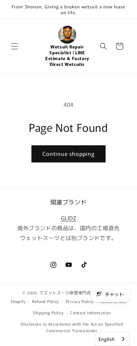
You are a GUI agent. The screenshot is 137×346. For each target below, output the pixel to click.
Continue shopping (68, 153)
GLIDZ (68, 218)
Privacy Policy (80, 301)
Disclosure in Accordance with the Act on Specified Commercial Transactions (72, 327)
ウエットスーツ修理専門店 (65, 292)
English (107, 338)
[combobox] (112, 339)
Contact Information (90, 312)
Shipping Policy (48, 312)
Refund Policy (45, 301)
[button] (15, 46)
